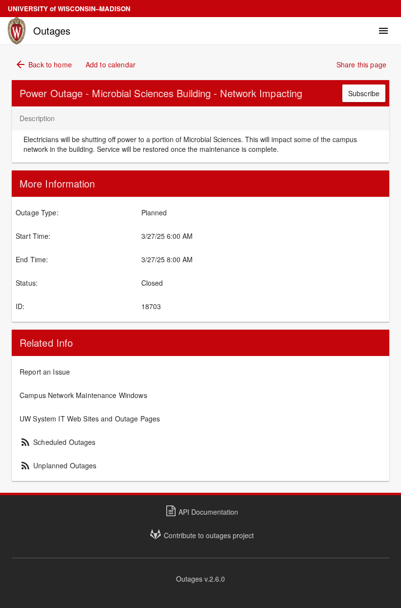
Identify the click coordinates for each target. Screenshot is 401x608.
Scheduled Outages (58, 442)
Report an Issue (45, 372)
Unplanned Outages (58, 465)
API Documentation (208, 512)
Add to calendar (110, 64)
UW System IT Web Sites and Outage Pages (90, 418)
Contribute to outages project (209, 535)
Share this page (361, 64)
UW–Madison (69, 8)
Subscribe (363, 93)
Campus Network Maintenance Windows (83, 395)
